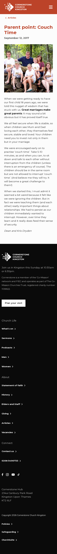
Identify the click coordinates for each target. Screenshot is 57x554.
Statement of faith (12, 385)
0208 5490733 (10, 460)
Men (4, 357)
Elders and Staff (11, 404)
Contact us (8, 451)
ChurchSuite (8, 540)
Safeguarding (9, 532)
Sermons (7, 338)
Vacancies (7, 432)
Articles (12, 18)
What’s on (7, 328)
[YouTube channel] (13, 474)
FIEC (18, 281)
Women (6, 366)
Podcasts (7, 347)
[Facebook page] (2, 474)
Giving (5, 413)
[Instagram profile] (7, 474)
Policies (6, 524)
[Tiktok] (19, 474)
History (6, 394)
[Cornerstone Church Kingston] (18, 7)
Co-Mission (42, 277)
